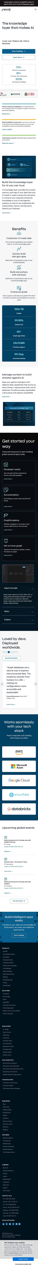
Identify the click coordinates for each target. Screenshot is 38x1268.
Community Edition (8, 962)
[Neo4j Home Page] (6, 9)
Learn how (5, 396)
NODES (5, 1115)
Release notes (7, 1055)
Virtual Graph (6, 985)
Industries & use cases (9, 1005)
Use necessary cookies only (23, 1264)
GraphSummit (7, 1112)
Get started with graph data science (13, 1069)
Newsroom (6, 1185)
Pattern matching (8, 1013)
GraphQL (5, 977)
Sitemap (18, 1235)
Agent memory (7, 1032)
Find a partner (7, 1141)
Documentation (7, 1043)
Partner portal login (8, 1146)
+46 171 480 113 (12, 1201)
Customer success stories (10, 1082)
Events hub (6, 1107)
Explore (7, 620)
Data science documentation (11, 1066)
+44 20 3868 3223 (10, 1204)
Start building (18, 51)
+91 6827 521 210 (11, 1216)
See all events (18, 901)
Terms (4, 1235)
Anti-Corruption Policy (8, 1237)
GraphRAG (6, 1002)
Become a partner (8, 1138)
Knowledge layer (7, 980)
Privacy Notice (11, 1235)
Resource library (7, 1121)
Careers (5, 1173)
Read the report (28, 4)
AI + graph (6, 1029)
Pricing (5, 982)
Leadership (6, 1182)
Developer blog (7, 1049)
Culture (5, 1176)
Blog (4, 1104)
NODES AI (6, 1118)
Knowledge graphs (8, 1008)
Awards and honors (8, 1170)
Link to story (10, 697)
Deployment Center (8, 1046)
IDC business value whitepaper (11, 1088)
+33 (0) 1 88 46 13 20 (13, 1207)
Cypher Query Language (10, 965)
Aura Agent (6, 957)
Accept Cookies (23, 1259)
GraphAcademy (7, 1052)
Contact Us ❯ (7, 1196)
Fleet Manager (7, 968)
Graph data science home (10, 1071)
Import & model (10, 588)
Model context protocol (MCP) (11, 1011)
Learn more (17, 57)
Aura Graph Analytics (9, 954)
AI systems (6, 993)
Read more (6, 114)
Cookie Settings (14, 1253)
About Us (5, 1168)
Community (6, 1038)
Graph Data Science (8, 974)
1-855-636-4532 (10, 1199)
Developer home (7, 1040)
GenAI (4, 999)
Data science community (10, 1063)
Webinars (5, 1129)
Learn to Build (7, 129)
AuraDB (5, 951)
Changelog (6, 1035)
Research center (7, 1124)
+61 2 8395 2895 (13, 1213)
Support (5, 1188)
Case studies (6, 996)
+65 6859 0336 (13, 1210)
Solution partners (8, 1149)
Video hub (5, 1127)
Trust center (6, 1190)
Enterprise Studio (8, 960)
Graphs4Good (7, 1179)
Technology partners (9, 1152)
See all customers (11, 658)
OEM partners (7, 1143)
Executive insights (8, 1085)
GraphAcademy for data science (12, 1074)
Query (6, 611)
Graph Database (7, 971)
